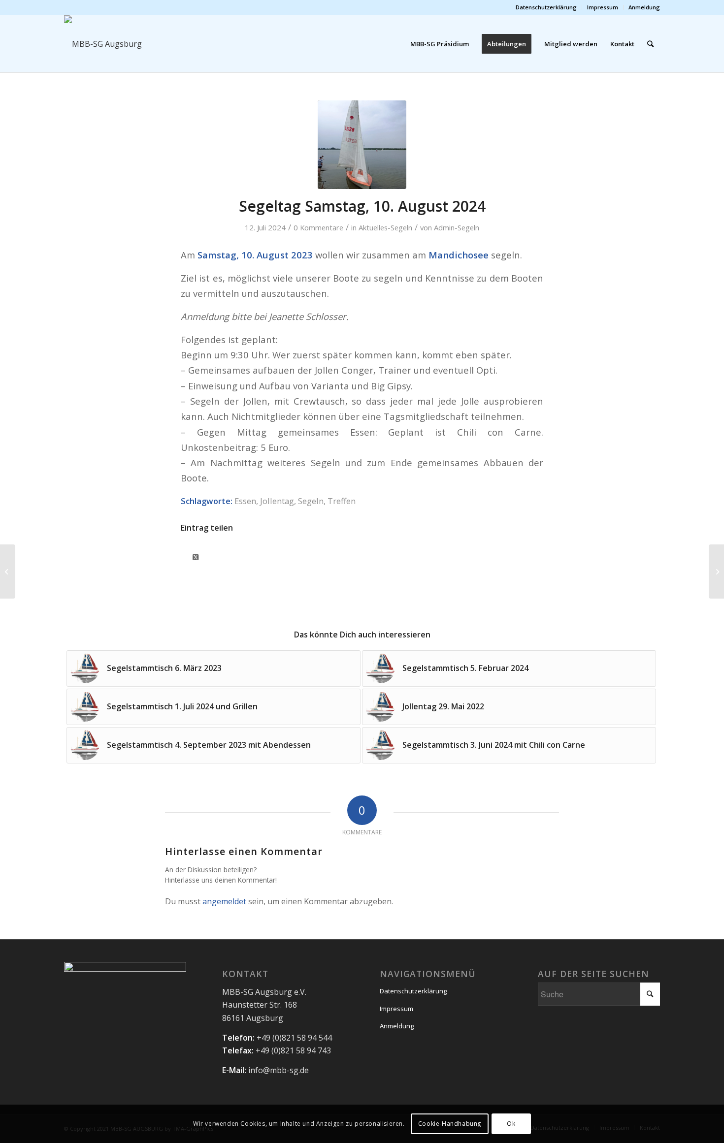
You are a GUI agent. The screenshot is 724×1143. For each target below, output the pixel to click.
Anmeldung (644, 7)
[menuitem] (546, 7)
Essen (245, 501)
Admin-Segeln (456, 227)
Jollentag (277, 501)
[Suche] (650, 43)
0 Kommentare (318, 227)
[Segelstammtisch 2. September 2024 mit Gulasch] (716, 571)
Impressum (602, 7)
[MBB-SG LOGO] (149, 43)
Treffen (342, 501)
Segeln (311, 501)
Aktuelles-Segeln (385, 227)
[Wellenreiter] (362, 144)
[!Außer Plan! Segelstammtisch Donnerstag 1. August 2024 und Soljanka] (7, 571)
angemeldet (224, 901)
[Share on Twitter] (195, 555)
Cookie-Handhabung (449, 1123)
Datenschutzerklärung (546, 7)
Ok (511, 1123)
